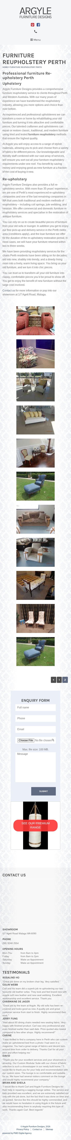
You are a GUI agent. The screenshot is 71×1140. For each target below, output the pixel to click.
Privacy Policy (23, 1129)
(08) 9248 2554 (10, 943)
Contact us (8, 290)
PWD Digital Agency (23, 1133)
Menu (36, 40)
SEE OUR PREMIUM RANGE (35, 825)
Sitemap (49, 1129)
